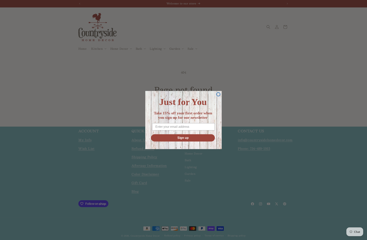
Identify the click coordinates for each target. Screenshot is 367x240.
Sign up (183, 137)
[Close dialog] (218, 94)
